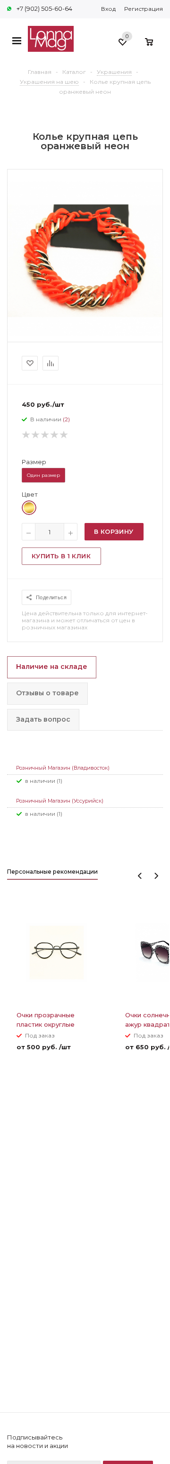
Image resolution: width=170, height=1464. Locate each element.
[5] (64, 435)
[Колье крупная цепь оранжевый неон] (85, 333)
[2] (36, 435)
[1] (26, 435)
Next (156, 876)
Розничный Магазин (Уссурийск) (59, 800)
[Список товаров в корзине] (153, 46)
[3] (45, 435)
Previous (140, 876)
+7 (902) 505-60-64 (44, 8)
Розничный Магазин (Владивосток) (63, 767)
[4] (55, 435)
